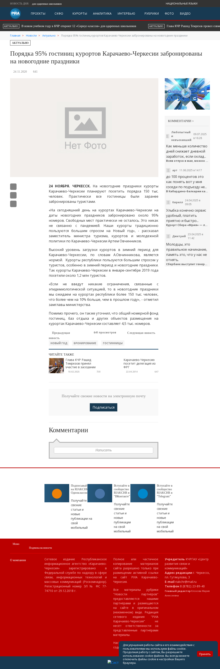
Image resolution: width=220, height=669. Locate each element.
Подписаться (104, 407)
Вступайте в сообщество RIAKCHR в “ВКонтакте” (122, 491)
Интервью (126, 13)
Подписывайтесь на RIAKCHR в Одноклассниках (81, 489)
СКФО (58, 13)
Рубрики (151, 13)
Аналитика (102, 13)
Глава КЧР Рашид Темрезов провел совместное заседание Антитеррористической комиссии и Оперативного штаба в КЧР (96, 26)
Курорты (79, 13)
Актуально (20, 42)
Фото (169, 13)
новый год (58, 343)
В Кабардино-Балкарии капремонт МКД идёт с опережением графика (187, 191)
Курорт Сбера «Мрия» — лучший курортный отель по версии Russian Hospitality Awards (187, 225)
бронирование (85, 343)
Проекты (38, 13)
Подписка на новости (40, 547)
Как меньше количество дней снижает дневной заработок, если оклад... (186, 151)
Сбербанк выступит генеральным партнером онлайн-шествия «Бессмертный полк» (187, 264)
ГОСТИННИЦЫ (113, 343)
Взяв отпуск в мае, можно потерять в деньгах (187, 161)
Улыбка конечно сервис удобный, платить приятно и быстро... (186, 215)
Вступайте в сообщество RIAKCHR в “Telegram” (165, 491)
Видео (185, 13)
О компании (18, 560)
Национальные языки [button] (182, 3)
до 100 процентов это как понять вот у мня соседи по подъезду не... (186, 181)
